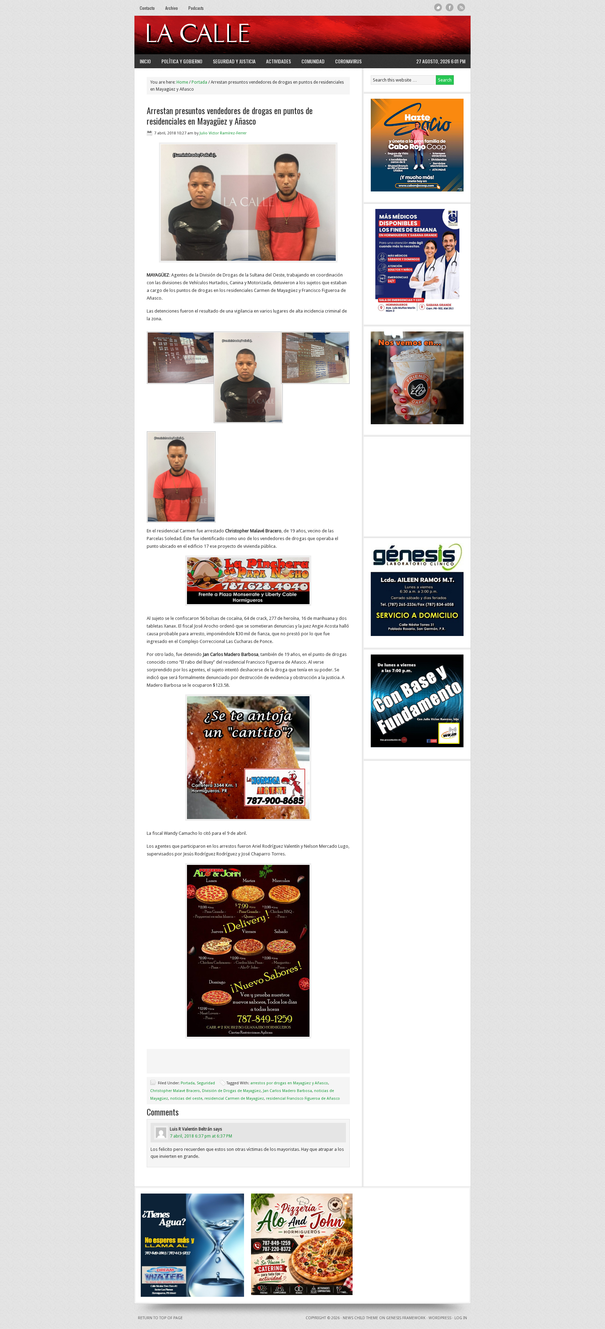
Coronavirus (348, 61)
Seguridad (206, 1083)
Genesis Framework (405, 1318)
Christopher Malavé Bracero (175, 1091)
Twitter (438, 8)
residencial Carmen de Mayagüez (234, 1098)
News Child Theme (360, 1318)
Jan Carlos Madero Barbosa (287, 1091)
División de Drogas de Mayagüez (231, 1091)
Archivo (171, 8)
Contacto (147, 8)
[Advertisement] (380, 35)
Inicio (145, 61)
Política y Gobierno (181, 61)
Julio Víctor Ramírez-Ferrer (223, 133)
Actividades (278, 61)
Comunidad (313, 61)
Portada (188, 1083)
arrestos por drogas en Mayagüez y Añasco (289, 1083)
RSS (461, 8)
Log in (460, 1318)
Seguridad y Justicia (234, 61)
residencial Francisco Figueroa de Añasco (303, 1098)
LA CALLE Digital (215, 35)
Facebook (450, 8)
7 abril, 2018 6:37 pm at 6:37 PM (201, 1136)
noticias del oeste (186, 1098)
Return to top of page (160, 1318)
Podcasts (196, 8)
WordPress (440, 1318)
